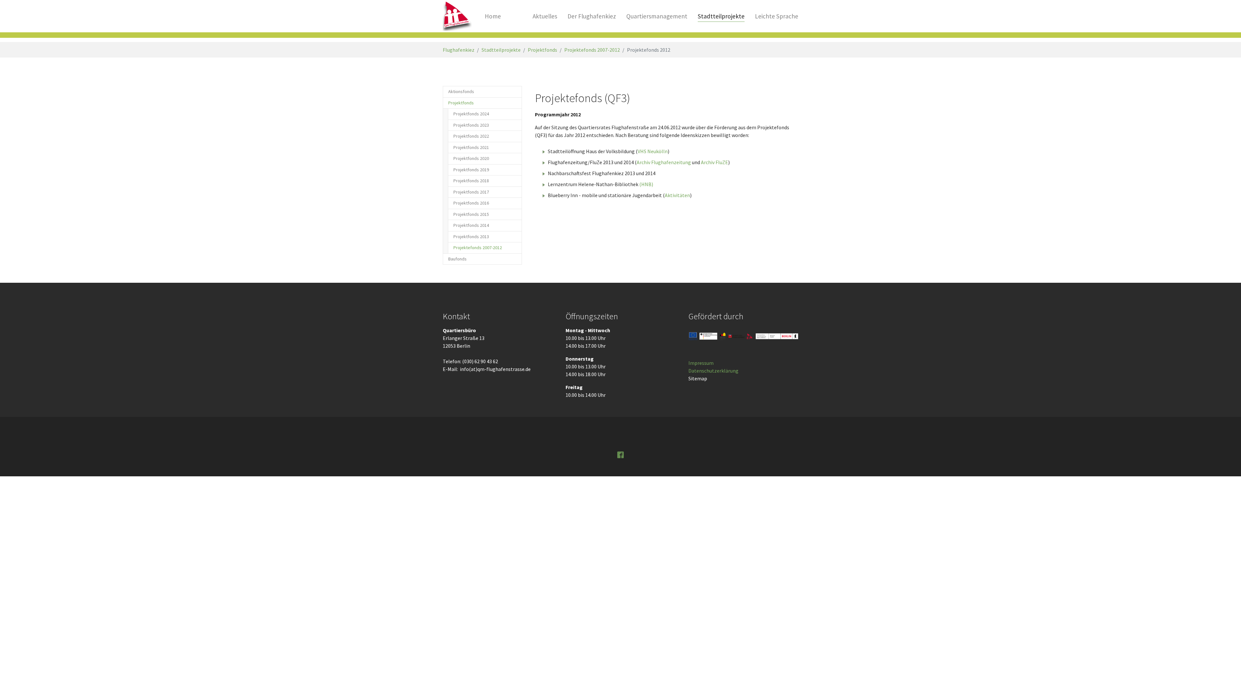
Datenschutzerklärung (713, 370)
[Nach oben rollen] (1227, 684)
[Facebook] (620, 454)
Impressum (701, 363)
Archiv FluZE (714, 162)
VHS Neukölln (653, 151)
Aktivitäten (677, 195)
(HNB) (646, 184)
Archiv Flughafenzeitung (664, 162)
